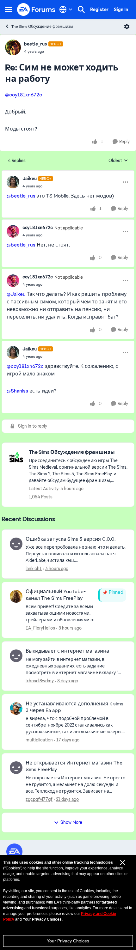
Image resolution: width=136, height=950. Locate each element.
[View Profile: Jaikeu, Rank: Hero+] (13, 182)
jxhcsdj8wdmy (40, 681)
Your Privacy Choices (68, 940)
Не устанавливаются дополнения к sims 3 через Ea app (74, 707)
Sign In (121, 9)
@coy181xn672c (23, 94)
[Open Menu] (126, 26)
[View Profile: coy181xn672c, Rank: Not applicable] (13, 231)
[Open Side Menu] (8, 9)
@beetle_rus (21, 195)
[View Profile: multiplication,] (16, 708)
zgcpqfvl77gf (39, 799)
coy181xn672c (37, 227)
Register (99, 9)
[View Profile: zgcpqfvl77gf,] (16, 767)
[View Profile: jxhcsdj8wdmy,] (16, 655)
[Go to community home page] (36, 9)
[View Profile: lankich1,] (16, 544)
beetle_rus (35, 44)
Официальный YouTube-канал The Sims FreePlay (56, 594)
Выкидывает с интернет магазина (67, 651)
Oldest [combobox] (118, 161)
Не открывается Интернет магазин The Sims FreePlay (74, 766)
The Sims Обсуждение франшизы (42, 26)
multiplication (39, 740)
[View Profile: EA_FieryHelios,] (16, 596)
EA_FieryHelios (40, 628)
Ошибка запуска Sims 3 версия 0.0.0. (70, 539)
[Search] (81, 9)
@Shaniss (17, 390)
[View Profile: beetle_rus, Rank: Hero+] (13, 47)
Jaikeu (29, 178)
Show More (71, 822)
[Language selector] (66, 9)
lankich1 (34, 568)
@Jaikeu (16, 294)
